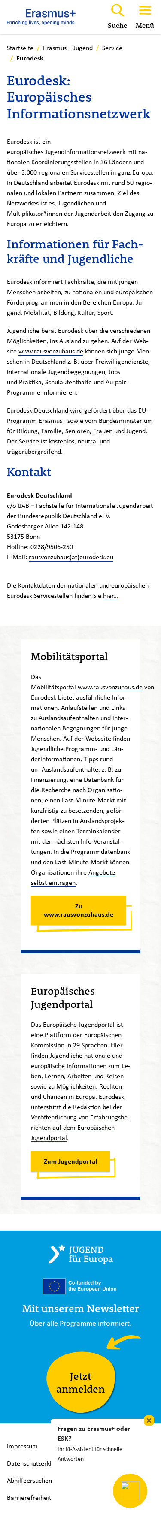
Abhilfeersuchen (29, 1480)
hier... (110, 595)
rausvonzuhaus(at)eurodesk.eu (71, 556)
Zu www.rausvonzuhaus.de (78, 910)
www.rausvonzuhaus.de (50, 351)
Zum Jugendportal (70, 1161)
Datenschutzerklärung (37, 1463)
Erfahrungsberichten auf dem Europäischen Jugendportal (80, 1127)
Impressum (22, 1446)
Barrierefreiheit (29, 1497)
